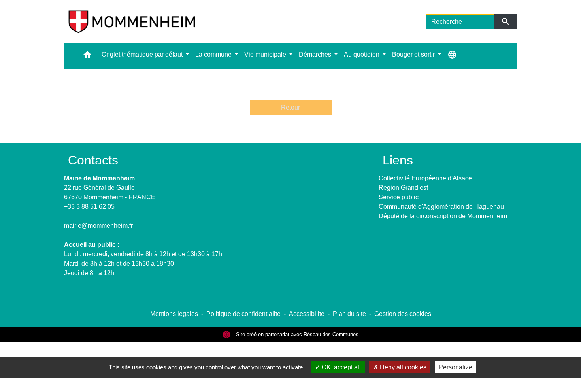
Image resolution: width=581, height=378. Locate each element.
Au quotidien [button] (362, 54)
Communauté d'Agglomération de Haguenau (441, 206)
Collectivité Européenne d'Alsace (425, 178)
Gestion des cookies (402, 313)
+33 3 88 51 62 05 (89, 206)
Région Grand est (403, 187)
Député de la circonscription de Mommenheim (443, 216)
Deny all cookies (402, 367)
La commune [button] (214, 54)
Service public (399, 197)
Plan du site (349, 313)
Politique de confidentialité (243, 313)
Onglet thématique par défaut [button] (143, 54)
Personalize (455, 367)
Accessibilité (306, 313)
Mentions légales (174, 313)
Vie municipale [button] (266, 54)
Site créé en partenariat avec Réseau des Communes (296, 334)
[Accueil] (132, 22)
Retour (290, 107)
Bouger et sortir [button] (414, 54)
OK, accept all (340, 367)
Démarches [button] (316, 54)
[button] (87, 56)
